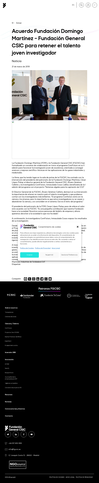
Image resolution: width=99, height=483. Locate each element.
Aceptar (29, 255)
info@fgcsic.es (15, 449)
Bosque (9, 372)
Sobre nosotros (11, 308)
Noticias (8, 402)
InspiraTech (8, 341)
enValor (7, 364)
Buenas (13, 337)
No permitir (49, 255)
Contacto (9, 416)
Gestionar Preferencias (69, 255)
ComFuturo (8, 328)
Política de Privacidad (43, 248)
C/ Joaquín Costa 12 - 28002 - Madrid (24, 455)
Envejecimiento (11, 345)
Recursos (8, 395)
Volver (19, 23)
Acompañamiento (11, 378)
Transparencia (9, 312)
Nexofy (7, 368)
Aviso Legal (56, 248)
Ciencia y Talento (12, 324)
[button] (77, 227)
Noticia (16, 61)
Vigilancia (11, 383)
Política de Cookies (27, 248)
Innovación (9, 359)
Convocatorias (15, 409)
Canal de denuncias (10, 316)
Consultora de (13, 387)
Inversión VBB (10, 352)
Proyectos (12, 332)
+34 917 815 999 (15, 443)
